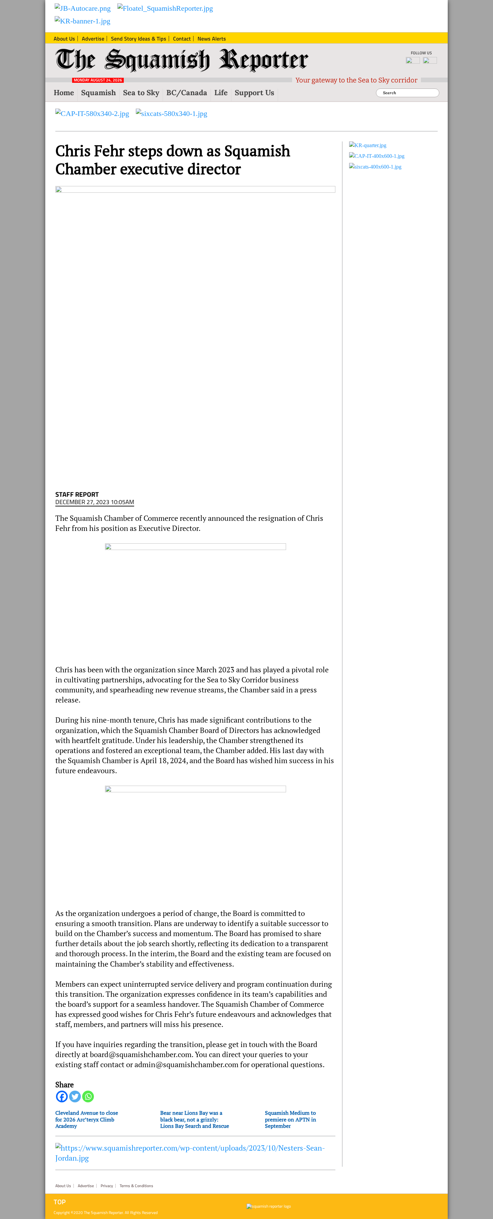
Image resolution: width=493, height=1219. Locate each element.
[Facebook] (62, 1096)
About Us (63, 1186)
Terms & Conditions (136, 1186)
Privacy (107, 1186)
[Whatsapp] (88, 1096)
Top (60, 1202)
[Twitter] (75, 1096)
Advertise (86, 1186)
